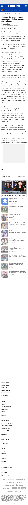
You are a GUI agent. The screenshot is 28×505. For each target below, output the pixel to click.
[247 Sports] (9, 485)
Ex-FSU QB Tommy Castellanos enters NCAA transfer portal (17, 239)
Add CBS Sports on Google (10, 28)
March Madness (5, 392)
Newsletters (4, 470)
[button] (2, 6)
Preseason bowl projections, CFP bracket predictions (17, 207)
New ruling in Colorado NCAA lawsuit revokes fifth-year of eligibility (17, 248)
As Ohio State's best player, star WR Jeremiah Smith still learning (17, 231)
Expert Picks (18, 14)
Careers (3, 404)
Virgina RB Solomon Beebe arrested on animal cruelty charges (16, 265)
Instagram (4, 451)
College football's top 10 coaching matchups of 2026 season (16, 216)
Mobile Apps (4, 395)
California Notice (5, 431)
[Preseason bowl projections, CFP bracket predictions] (4, 209)
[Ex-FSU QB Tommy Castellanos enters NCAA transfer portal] (4, 241)
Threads (3, 458)
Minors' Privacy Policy (7, 423)
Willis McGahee (10, 57)
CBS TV (3, 411)
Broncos (6, 32)
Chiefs (8, 59)
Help (2, 437)
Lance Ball (4, 125)
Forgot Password (5, 475)
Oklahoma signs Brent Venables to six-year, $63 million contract (17, 272)
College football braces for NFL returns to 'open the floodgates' (17, 223)
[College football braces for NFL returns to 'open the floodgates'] (4, 225)
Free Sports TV (5, 387)
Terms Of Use (5, 418)
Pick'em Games (5, 382)
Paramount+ (4, 409)
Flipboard (4, 461)
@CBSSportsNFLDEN (9, 142)
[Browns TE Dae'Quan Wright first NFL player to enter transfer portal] (4, 257)
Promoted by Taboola (21, 176)
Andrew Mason (6, 24)
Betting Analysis (5, 390)
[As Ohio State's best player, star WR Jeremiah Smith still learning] (4, 233)
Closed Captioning (6, 428)
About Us (3, 401)
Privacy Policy (5, 420)
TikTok (3, 448)
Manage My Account (6, 467)
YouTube (3, 446)
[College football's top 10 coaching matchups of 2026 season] (4, 217)
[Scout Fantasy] (10, 491)
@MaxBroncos (22, 142)
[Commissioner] (16, 488)
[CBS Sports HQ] (20, 479)
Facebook (3, 453)
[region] (14, 187)
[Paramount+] (6, 488)
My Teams (4, 472)
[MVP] (23, 487)
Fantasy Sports (5, 385)
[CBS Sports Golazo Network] (14, 482)
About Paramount (6, 406)
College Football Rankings (7, 14)
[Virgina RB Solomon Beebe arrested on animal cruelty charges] (4, 266)
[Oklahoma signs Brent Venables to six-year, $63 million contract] (4, 274)
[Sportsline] (19, 485)
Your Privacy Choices (6, 425)
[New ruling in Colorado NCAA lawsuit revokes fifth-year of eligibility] (4, 249)
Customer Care (5, 439)
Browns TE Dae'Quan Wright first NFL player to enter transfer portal (17, 256)
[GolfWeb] (18, 491)
